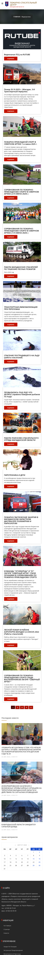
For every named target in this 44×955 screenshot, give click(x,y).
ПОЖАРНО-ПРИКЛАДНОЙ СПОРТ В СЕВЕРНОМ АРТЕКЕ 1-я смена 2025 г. (20, 143)
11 (10, 859)
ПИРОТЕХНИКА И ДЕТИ (14, 475)
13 (22, 859)
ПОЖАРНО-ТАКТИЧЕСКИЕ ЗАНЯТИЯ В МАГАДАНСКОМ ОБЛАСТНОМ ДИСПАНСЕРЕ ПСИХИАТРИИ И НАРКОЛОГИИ (21, 520)
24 (4, 865)
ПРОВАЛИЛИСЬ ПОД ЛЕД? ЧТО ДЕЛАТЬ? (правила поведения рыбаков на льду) (22, 394)
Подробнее (10, 58)
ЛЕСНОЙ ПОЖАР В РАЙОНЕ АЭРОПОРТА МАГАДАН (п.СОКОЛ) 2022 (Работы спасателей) (21, 632)
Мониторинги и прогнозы (12, 954)
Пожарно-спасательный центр (23, 4)
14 (28, 859)
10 (4, 859)
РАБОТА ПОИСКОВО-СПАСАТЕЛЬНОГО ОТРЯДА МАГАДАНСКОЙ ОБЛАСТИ (21, 439)
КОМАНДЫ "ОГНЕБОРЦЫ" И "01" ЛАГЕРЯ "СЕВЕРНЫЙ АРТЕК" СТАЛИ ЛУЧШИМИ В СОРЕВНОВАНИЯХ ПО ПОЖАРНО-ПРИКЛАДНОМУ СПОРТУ (20, 574)
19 (16, 862)
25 (10, 865)
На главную (7, 926)
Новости (14, 757)
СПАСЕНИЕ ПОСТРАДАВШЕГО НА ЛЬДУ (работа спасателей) (21, 357)
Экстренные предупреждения (13, 950)
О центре (7, 929)
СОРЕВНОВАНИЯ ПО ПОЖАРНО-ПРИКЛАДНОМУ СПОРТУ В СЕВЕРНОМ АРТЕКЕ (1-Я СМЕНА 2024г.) (21, 231)
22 (33, 862)
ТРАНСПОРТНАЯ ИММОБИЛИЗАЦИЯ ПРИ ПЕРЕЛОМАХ (20, 308)
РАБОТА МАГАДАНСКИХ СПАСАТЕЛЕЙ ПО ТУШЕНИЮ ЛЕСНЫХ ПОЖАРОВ (21, 268)
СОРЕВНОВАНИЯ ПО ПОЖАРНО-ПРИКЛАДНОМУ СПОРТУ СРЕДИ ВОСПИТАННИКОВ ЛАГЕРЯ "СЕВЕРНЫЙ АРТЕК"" (22, 679)
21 (28, 862)
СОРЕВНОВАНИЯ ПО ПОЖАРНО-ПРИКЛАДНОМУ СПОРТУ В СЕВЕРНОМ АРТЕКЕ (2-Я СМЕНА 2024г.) (21, 192)
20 (22, 862)
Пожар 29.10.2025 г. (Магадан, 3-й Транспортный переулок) (19, 90)
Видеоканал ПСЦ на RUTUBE (17, 55)
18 (10, 862)
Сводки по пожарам (10, 947)
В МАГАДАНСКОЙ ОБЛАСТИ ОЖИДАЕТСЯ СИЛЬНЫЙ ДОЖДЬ (19, 826)
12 (16, 859)
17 (4, 862)
